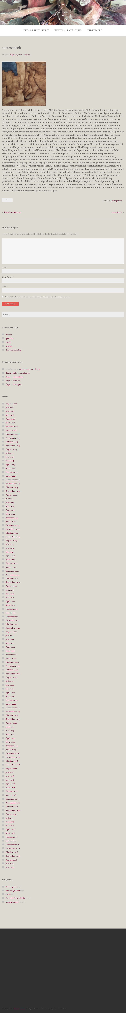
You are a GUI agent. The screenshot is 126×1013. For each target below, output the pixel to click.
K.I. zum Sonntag (13, 350)
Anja (8, 376)
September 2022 (13, 582)
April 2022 (10, 601)
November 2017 (13, 802)
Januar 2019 (11, 749)
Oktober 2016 (12, 852)
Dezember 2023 (12, 525)
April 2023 (10, 555)
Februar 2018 (12, 791)
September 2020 (13, 673)
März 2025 (10, 468)
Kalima (27, 54)
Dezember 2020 (12, 662)
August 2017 (11, 814)
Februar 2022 (12, 609)
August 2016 (11, 860)
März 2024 (10, 514)
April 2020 (10, 692)
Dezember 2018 (12, 753)
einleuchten (18, 376)
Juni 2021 (10, 639)
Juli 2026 (10, 407)
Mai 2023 (10, 552)
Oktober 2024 (12, 487)
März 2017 (10, 833)
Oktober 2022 (12, 578)
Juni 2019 (10, 730)
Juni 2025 (10, 457)
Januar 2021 (11, 658)
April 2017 (10, 829)
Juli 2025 (10, 453)
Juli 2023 (10, 544)
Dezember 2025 (12, 434)
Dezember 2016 (12, 844)
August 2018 (11, 768)
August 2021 (11, 631)
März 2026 (10, 422)
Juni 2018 (10, 776)
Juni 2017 (10, 821)
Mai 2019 (10, 734)
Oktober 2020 (12, 669)
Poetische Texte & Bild (15, 898)
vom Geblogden (95, 30)
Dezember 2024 (12, 479)
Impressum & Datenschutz (67, 30)
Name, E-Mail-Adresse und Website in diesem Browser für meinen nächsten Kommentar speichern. (37, 297)
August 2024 (11, 495)
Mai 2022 (10, 597)
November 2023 (13, 529)
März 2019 (10, 742)
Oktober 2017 (12, 806)
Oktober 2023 (12, 533)
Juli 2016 (10, 863)
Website (4, 287)
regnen (9, 346)
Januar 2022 (11, 612)
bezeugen (17, 384)
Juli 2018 (10, 772)
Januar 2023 (11, 567)
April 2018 (10, 783)
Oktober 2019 (12, 715)
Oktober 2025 (12, 441)
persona (9, 338)
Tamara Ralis (11, 373)
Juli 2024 (10, 498)
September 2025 (13, 445)
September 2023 (13, 536)
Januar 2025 (11, 476)
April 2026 (10, 419)
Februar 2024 (12, 517)
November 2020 (13, 666)
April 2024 (10, 510)
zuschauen (25, 373)
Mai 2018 (10, 780)
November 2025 (13, 438)
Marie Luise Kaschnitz (11, 212)
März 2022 (10, 605)
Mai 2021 (10, 643)
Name (4, 267)
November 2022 (13, 574)
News (8, 894)
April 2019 (10, 738)
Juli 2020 (10, 681)
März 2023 (10, 559)
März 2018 (10, 787)
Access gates (11, 886)
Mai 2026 (10, 415)
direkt (8, 342)
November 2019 (13, 711)
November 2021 (13, 620)
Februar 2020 (12, 700)
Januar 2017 (11, 840)
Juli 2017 (10, 818)
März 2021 (10, 650)
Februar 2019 (12, 745)
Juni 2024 (10, 502)
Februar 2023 (12, 563)
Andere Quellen (13, 890)
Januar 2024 (11, 521)
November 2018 (13, 757)
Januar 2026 (11, 430)
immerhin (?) (118, 212)
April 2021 (10, 647)
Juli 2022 (10, 590)
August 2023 (11, 540)
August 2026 (11, 403)
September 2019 (13, 719)
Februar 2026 (12, 426)
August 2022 (11, 586)
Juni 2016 (10, 867)
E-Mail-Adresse (7, 277)
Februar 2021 (12, 654)
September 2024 (13, 491)
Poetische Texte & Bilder (36, 30)
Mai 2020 (10, 688)
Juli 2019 (10, 726)
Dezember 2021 (12, 616)
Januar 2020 (11, 704)
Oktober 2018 (12, 761)
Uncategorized (116, 200)
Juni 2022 (10, 593)
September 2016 (13, 856)
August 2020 (11, 677)
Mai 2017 (10, 825)
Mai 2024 (10, 506)
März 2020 (10, 696)
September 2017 (13, 810)
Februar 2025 (12, 472)
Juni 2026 (10, 411)
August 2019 (11, 723)
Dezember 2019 (12, 707)
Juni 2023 (10, 548)
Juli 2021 (10, 635)
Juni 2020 (10, 685)
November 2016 (13, 848)
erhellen (16, 380)
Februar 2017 (12, 837)
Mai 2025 (10, 460)
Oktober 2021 (12, 624)
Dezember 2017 (12, 799)
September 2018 (13, 764)
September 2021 (13, 628)
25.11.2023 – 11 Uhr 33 (29, 369)
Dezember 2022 (12, 571)
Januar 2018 (11, 795)
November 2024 (13, 483)
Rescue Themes (19, 1009)
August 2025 (11, 449)
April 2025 (10, 464)
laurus (9, 334)
